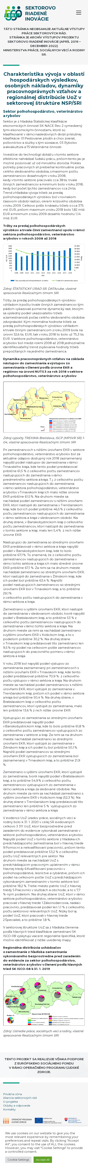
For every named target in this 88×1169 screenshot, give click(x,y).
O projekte (10, 1101)
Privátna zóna (12, 1094)
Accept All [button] (43, 1159)
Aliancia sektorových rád (20, 1097)
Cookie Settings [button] (18, 1159)
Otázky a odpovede (16, 1105)
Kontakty (9, 1109)
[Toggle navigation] (78, 13)
